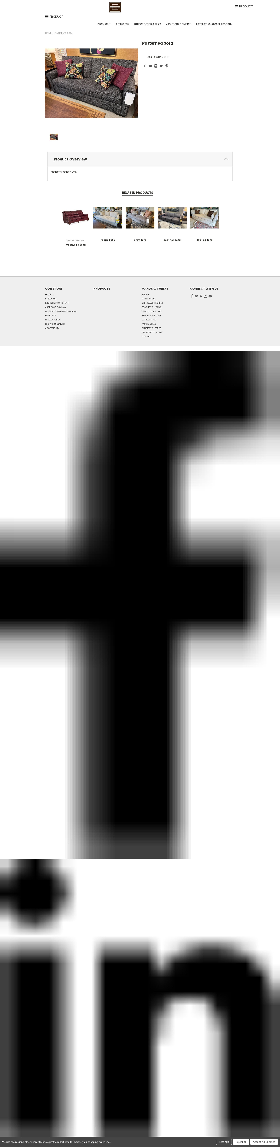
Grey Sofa (140, 240)
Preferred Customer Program (214, 24)
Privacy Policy (52, 319)
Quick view (75, 217)
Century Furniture (151, 311)
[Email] (150, 66)
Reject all (241, 1142)
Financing (50, 315)
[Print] (155, 66)
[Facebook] (144, 66)
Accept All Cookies (264, 1142)
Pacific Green (149, 324)
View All (146, 336)
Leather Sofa (172, 240)
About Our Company (178, 24)
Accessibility (52, 328)
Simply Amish (148, 298)
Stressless (122, 24)
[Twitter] (161, 66)
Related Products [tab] (137, 193)
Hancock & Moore (151, 315)
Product (103, 24)
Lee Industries (149, 319)
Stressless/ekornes (152, 303)
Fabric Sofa (107, 240)
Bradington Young (152, 307)
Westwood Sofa (75, 244)
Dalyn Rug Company (152, 332)
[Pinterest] (166, 66)
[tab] (140, 159)
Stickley (146, 294)
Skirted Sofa (204, 240)
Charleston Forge (151, 328)
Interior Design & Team (147, 24)
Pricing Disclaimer (55, 324)
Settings (224, 1142)
